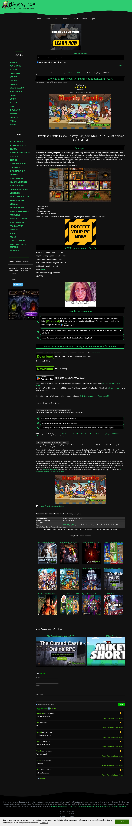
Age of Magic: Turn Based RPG (91, 594)
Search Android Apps (80, 53)
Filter (120, 66)
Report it (65, 352)
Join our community (114, 388)
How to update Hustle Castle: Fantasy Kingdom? (52, 442)
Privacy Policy (72, 806)
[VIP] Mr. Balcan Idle (113, 594)
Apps (93, 19)
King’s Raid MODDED (47, 568)
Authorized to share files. (86, 806)
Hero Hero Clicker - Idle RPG (69, 594)
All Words (53, 62)
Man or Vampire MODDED (91, 542)
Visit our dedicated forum (97, 352)
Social (76, 19)
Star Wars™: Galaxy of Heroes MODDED (47, 542)
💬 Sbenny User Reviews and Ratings (50, 506)
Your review (39, 694)
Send (121, 704)
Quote (121, 718)
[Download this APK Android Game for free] (45, 356)
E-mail (38, 685)
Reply (104, 718)
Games (84, 19)
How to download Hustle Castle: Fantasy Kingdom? (53, 410)
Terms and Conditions (118, 806)
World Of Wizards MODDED (113, 542)
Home (39, 19)
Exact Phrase (43, 62)
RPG (43, 269)
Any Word (62, 62)
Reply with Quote (112, 718)
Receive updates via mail (46, 704)
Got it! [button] (122, 821)
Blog (56, 19)
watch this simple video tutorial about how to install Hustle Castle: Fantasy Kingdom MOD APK (88, 434)
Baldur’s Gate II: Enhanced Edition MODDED (69, 542)
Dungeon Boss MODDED (69, 568)
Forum (48, 19)
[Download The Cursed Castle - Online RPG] (61, 651)
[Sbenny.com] (18, 4)
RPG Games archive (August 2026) (94, 395)
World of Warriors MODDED (91, 568)
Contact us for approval (102, 806)
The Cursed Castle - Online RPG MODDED (113, 568)
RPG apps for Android (50, 470)
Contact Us (65, 19)
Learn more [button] (44, 823)
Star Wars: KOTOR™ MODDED (47, 594)
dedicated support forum (59, 806)
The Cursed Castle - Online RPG (60, 636)
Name (38, 677)
